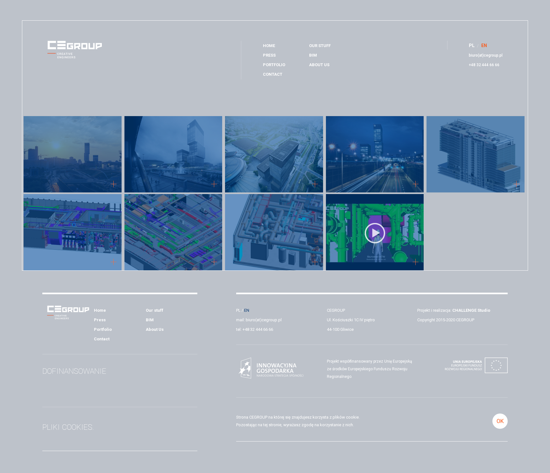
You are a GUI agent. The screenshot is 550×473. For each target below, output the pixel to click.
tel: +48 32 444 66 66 (254, 329)
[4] (274, 233)
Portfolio (274, 64)
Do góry (538, 231)
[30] (73, 233)
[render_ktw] (476, 155)
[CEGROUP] (74, 50)
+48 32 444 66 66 (484, 65)
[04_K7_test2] (274, 155)
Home (269, 45)
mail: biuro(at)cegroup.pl (259, 319)
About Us (319, 64)
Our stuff (320, 45)
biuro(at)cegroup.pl (486, 55)
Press (269, 55)
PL (238, 310)
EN (246, 310)
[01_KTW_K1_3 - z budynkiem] (73, 155)
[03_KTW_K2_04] (173, 155)
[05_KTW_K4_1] (375, 155)
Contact (272, 74)
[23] (173, 233)
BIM (313, 55)
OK (500, 421)
